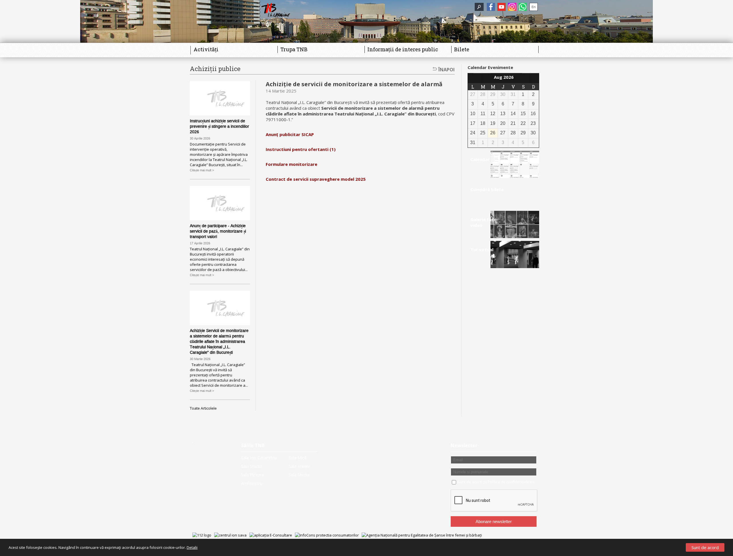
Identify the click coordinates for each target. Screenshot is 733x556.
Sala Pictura (252, 475)
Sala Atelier (299, 466)
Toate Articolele (203, 408)
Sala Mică (297, 457)
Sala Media (299, 475)
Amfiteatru (251, 483)
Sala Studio (251, 466)
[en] (533, 7)
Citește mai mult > (202, 170)
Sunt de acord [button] (705, 547)
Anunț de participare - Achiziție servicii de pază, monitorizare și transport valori (218, 231)
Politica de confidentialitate (511, 481)
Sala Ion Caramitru (259, 457)
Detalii (192, 547)
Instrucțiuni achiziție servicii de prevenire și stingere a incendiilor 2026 (219, 126)
